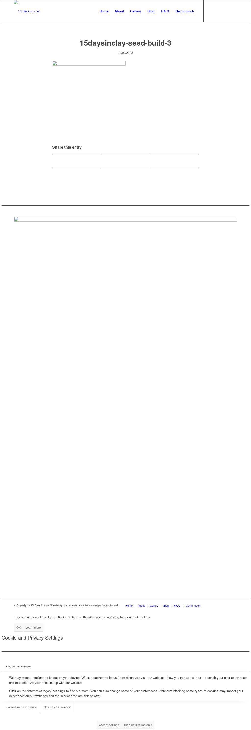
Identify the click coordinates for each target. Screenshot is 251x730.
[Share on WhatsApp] (174, 161)
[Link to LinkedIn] (226, 10)
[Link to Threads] (233, 10)
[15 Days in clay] (27, 11)
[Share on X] (125, 161)
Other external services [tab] (57, 707)
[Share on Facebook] (76, 161)
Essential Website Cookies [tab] (21, 707)
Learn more (33, 627)
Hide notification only (138, 725)
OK (18, 627)
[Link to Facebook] (211, 10)
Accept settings (109, 725)
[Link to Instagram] (218, 10)
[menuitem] (104, 11)
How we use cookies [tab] (18, 666)
